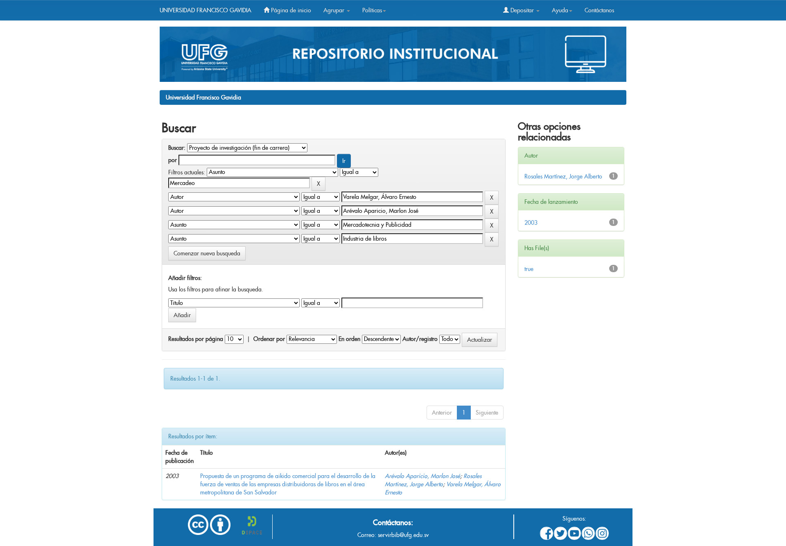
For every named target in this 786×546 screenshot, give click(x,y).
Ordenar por (269, 339)
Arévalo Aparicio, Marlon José (422, 476)
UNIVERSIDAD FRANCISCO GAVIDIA (205, 10)
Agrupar (334, 10)
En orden (349, 339)
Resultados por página (195, 339)
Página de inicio (290, 10)
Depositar (522, 10)
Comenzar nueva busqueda (207, 253)
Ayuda (560, 10)
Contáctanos (599, 10)
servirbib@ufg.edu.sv (403, 535)
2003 (531, 222)
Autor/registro (420, 339)
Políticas (372, 10)
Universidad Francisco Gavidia (203, 97)
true (528, 269)
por (172, 160)
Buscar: (176, 147)
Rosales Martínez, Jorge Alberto (563, 176)
